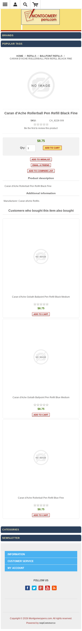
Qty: (23, 147)
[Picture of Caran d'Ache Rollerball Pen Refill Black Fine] (40, 106)
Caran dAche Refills (28, 201)
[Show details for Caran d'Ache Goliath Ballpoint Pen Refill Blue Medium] (41, 357)
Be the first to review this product (41, 128)
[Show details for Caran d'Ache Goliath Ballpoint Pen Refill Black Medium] (41, 256)
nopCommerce (47, 623)
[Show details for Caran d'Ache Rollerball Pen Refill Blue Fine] (41, 457)
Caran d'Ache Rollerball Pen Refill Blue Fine (41, 497)
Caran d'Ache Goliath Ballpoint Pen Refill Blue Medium (41, 397)
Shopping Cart (35, 4)
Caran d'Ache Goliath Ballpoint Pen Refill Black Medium (41, 296)
